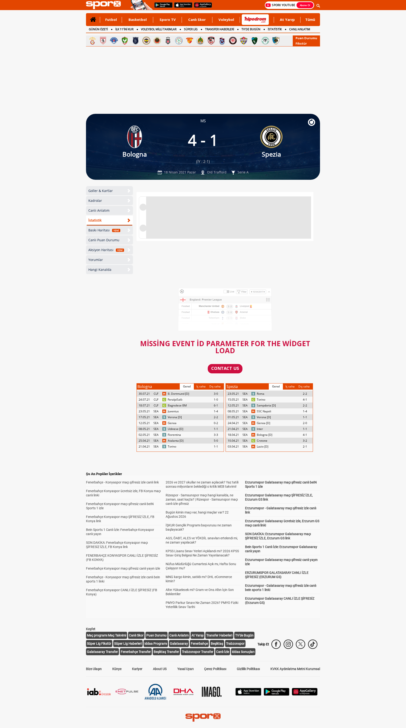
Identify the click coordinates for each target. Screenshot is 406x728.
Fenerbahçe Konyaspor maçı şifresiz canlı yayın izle (123, 568)
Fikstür (301, 43)
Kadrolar (95, 200)
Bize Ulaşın (94, 669)
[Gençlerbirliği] (157, 41)
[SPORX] (203, 717)
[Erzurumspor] (276, 41)
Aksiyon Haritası (105, 250)
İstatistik (95, 220)
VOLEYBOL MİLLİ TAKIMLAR (158, 29)
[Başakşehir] (136, 41)
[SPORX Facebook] (276, 644)
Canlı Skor (197, 19)
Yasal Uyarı (185, 669)
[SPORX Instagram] (288, 644)
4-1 (305, 400)
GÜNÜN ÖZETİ (98, 29)
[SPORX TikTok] (313, 644)
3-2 (305, 441)
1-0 (216, 400)
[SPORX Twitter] (300, 644)
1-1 (216, 429)
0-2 (216, 423)
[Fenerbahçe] (146, 41)
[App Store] (248, 694)
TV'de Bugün (244, 635)
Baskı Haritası (103, 230)
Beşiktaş (217, 643)
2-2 (216, 417)
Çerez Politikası (215, 669)
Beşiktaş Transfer (166, 652)
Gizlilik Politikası (248, 669)
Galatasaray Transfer (102, 652)
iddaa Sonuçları (243, 652)
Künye (116, 669)
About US (160, 669)
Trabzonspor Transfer (197, 652)
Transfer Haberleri (219, 635)
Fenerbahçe (199, 643)
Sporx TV (168, 19)
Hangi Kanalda (99, 269)
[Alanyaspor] (200, 41)
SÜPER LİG (191, 29)
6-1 (216, 405)
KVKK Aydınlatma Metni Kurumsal (295, 669)
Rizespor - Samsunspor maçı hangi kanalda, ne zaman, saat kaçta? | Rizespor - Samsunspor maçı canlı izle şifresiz (202, 499)
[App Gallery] (305, 694)
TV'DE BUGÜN (251, 29)
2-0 (305, 423)
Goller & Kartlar (100, 190)
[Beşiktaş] (168, 41)
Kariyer (137, 669)
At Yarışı (287, 19)
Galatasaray (179, 643)
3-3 (216, 435)
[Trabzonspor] (222, 41)
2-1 (305, 446)
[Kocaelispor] (254, 41)
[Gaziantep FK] (211, 41)
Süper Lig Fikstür (99, 643)
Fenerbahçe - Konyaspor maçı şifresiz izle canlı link (122, 482)
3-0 (216, 394)
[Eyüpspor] (244, 41)
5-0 (216, 441)
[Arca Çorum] (233, 41)
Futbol (111, 19)
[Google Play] (276, 694)
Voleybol (226, 19)
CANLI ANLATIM (299, 29)
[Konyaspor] (265, 41)
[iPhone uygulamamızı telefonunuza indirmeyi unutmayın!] (181, 7)
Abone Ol (305, 5)
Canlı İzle (222, 652)
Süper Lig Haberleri (128, 643)
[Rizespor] (179, 41)
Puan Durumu (306, 38)
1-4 (216, 411)
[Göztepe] (190, 41)
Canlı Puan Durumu (103, 240)
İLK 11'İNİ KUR (124, 29)
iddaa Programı (155, 643)
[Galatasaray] (92, 41)
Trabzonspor (235, 643)
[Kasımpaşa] (114, 41)
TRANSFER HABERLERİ (219, 29)
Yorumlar (95, 259)
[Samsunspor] (103, 41)
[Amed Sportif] (125, 41)
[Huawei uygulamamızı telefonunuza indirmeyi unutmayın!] (201, 7)
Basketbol (138, 19)
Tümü (310, 19)
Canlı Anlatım (98, 210)
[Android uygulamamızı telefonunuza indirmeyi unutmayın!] (161, 7)
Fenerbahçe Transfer (136, 652)
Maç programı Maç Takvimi (106, 635)
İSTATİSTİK (275, 29)
